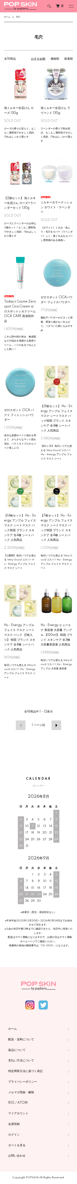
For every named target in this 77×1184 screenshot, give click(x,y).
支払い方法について (21, 1060)
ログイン (14, 1134)
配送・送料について (21, 1039)
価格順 (55, 58)
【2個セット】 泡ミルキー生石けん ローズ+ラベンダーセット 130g (20, 203)
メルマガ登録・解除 (21, 1092)
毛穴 (18, 17)
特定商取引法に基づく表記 (25, 1071)
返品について (16, 1050)
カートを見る (16, 1145)
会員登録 (14, 1124)
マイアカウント (18, 1113)
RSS (11, 1102)
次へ (56, 725)
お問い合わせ (16, 1155)
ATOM (22, 1102)
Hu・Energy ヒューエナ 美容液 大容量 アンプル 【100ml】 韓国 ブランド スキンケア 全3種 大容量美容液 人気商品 (56, 635)
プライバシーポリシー (22, 1081)
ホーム (7, 17)
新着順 (68, 58)
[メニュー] (71, 6)
